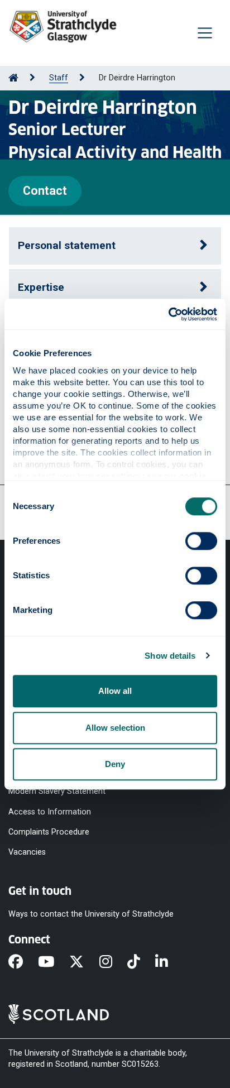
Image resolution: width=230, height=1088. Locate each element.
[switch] (201, 541)
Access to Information (49, 811)
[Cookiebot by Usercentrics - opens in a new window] (168, 314)
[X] (84, 962)
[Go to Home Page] (13, 78)
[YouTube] (53, 962)
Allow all (115, 691)
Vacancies (27, 852)
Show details (170, 655)
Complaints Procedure (48, 831)
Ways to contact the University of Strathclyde (91, 914)
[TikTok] (141, 962)
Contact (45, 191)
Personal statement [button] (67, 245)
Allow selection (115, 727)
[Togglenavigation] (205, 33)
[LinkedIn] (169, 962)
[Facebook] (23, 962)
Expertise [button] (41, 287)
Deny (115, 764)
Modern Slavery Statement (57, 791)
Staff (58, 78)
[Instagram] (113, 962)
